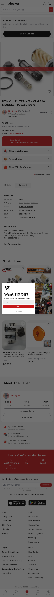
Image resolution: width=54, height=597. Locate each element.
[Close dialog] (50, 285)
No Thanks (19, 311)
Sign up (18, 306)
